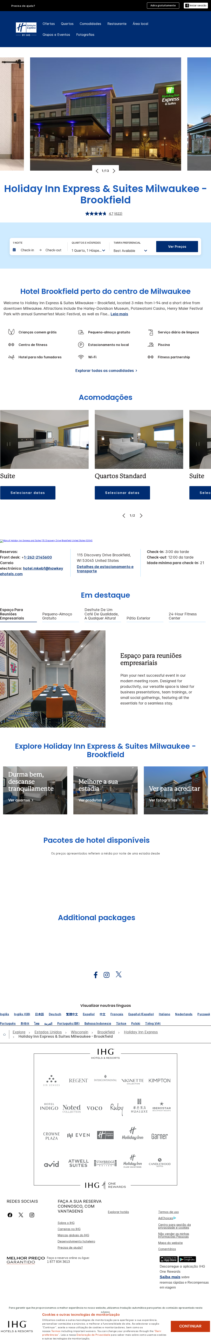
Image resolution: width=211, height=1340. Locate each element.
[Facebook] (11, 1215)
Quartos (67, 24)
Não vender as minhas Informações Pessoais (173, 1235)
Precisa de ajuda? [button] (23, 5)
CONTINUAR (190, 1326)
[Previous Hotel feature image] (97, 171)
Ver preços (177, 246)
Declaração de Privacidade (93, 1334)
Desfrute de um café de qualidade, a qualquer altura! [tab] (101, 614)
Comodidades (90, 24)
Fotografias (85, 35)
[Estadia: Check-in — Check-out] (38, 250)
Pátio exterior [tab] (138, 618)
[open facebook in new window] (93, 975)
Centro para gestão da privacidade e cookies (174, 1226)
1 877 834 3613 (58, 1261)
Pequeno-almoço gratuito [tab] (57, 616)
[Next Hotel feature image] (113, 171)
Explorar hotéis (118, 1212)
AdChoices (165, 1218)
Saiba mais (170, 1277)
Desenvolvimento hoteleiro (76, 1241)
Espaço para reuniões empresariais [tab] (12, 614)
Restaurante (117, 24)
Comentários (167, 1249)
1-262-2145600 (38, 557)
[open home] (6, 1034)
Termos (55, 1331)
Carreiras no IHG (69, 1229)
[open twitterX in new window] (116, 975)
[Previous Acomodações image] (124, 515)
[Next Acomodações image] (140, 515)
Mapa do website (170, 1243)
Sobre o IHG (66, 1223)
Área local (140, 24)
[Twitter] (21, 1215)
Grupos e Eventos (56, 35)
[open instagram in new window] (104, 975)
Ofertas (49, 24)
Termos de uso (168, 1212)
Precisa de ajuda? (70, 1247)
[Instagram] (32, 1215)
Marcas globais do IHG (73, 1235)
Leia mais (119, 314)
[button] (196, 6)
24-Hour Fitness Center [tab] (183, 616)
